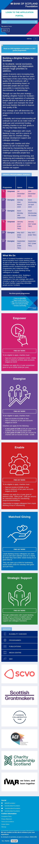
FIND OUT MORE (19, 351)
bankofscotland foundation (12, 805)
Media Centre (15, 653)
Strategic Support (19, 578)
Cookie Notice (5, 824)
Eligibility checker (18, 634)
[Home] (24, 5)
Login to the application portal (19, 14)
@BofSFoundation (10, 803)
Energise (19, 378)
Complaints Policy (6, 816)
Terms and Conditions (7, 821)
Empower (19, 318)
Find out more (19, 549)
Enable (19, 447)
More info (33, 837)
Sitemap (3, 827)
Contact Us (5, 30)
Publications (15, 646)
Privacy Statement (6, 819)
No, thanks (6, 841)
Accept (14, 841)
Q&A (11, 659)
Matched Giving (19, 516)
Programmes (15, 640)
